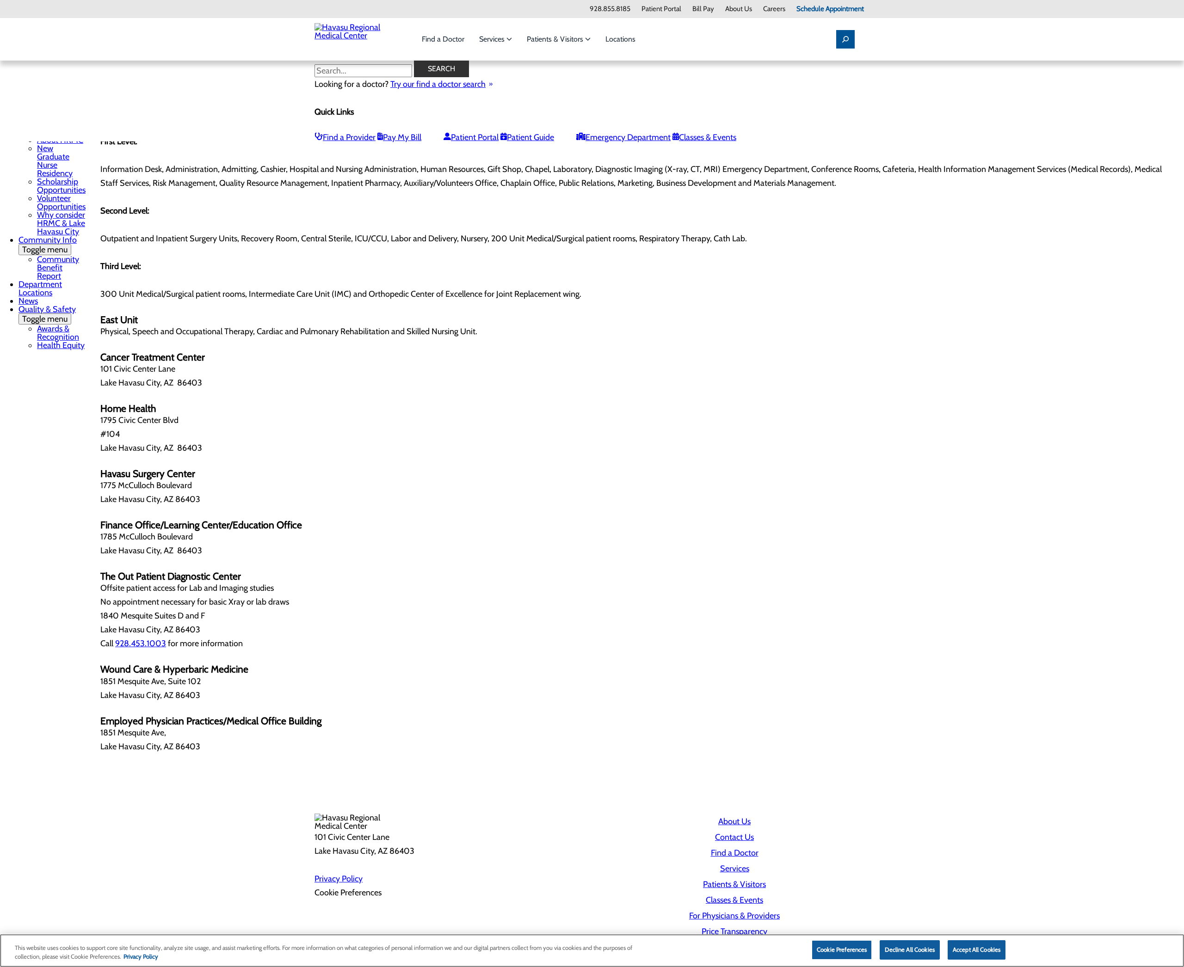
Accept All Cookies (976, 949)
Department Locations (40, 288)
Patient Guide (530, 137)
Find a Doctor (443, 39)
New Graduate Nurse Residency (55, 160)
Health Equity (61, 345)
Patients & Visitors (556, 39)
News (28, 301)
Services (492, 39)
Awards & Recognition (58, 333)
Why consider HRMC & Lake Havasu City (61, 223)
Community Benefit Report (58, 267)
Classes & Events (707, 137)
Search (441, 68)
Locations (620, 39)
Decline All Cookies (909, 949)
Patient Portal (661, 9)
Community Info (47, 245)
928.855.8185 (610, 9)
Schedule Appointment (830, 9)
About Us (738, 9)
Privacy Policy (338, 879)
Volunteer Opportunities (61, 202)
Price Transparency (734, 931)
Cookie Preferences (842, 949)
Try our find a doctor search (438, 84)
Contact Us (734, 837)
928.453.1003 (140, 643)
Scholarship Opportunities (61, 186)
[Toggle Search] (845, 39)
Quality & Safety (47, 314)
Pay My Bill (402, 137)
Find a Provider (349, 137)
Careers (774, 9)
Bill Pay (703, 9)
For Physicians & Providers (734, 916)
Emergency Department (628, 137)
